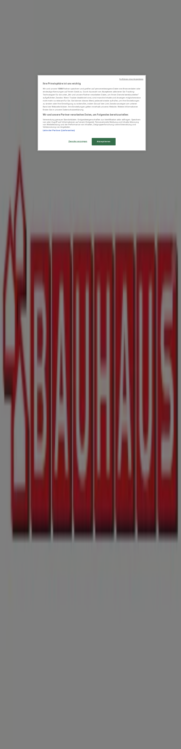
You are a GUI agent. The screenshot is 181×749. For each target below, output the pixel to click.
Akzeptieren (103, 141)
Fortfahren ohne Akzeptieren (131, 79)
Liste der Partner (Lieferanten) (59, 130)
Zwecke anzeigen (77, 141)
